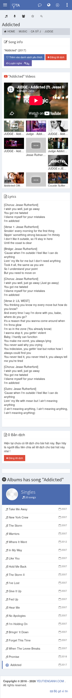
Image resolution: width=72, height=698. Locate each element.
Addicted (11, 24)
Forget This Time (37, 640)
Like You (37, 558)
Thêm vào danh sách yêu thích (25, 57)
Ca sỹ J (36, 31)
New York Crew (37, 517)
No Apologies (37, 616)
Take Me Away (37, 509)
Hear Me (37, 607)
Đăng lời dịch (56, 57)
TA (17, 5)
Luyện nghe (18, 63)
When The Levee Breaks (37, 648)
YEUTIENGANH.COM (51, 681)
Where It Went (37, 542)
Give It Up (37, 591)
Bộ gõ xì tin (60, 691)
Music (23, 31)
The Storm (37, 525)
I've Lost (37, 583)
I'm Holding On (37, 624)
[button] (5, 5)
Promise (37, 657)
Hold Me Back (37, 566)
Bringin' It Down (37, 632)
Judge (49, 31)
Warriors (37, 534)
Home (11, 31)
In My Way (37, 550)
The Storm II (37, 575)
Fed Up (37, 599)
